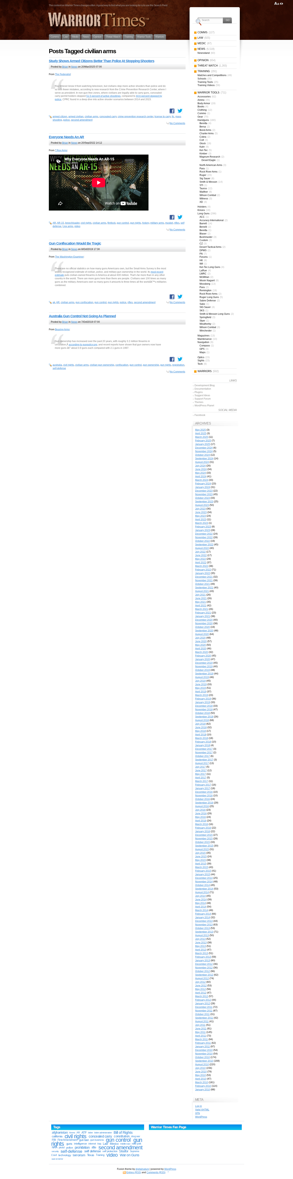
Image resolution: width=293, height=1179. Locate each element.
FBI (54, 1139)
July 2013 (200, 939)
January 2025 (202, 444)
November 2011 (203, 1010)
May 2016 (200, 817)
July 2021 (200, 594)
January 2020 (202, 659)
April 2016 (200, 820)
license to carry (162, 116)
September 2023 (204, 501)
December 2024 (204, 447)
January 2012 (202, 1003)
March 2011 (201, 1039)
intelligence (80, 1143)
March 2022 (201, 566)
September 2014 (204, 888)
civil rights (86, 222)
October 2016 (202, 799)
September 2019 (204, 673)
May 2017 (200, 774)
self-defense (59, 368)
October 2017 (202, 756)
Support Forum (203, 398)
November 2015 (204, 838)
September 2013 (204, 931)
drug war (135, 1136)
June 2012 (201, 985)
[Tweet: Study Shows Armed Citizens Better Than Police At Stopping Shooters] (180, 110)
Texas (90, 1155)
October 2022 (202, 541)
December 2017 (204, 749)
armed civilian (76, 116)
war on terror (57, 1159)
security (55, 1151)
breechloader (72, 222)
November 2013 (204, 924)
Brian (65, 66)
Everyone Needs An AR (66, 137)
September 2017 (204, 759)
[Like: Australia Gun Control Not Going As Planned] (172, 359)
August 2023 (202, 505)
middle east (125, 1144)
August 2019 (202, 677)
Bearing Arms (62, 329)
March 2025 (201, 437)
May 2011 (200, 1032)
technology (64, 1155)
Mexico (114, 1143)
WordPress (201, 1116)
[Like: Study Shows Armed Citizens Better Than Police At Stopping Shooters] (172, 111)
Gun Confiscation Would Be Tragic (75, 243)
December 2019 (204, 663)
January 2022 (202, 573)
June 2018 (201, 727)
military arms (157, 222)
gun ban (84, 1140)
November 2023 (204, 494)
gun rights (135, 222)
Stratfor (123, 1151)
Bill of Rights (123, 1132)
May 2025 (200, 429)
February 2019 (203, 698)
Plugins (199, 392)
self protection (109, 1151)
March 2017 (201, 781)
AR (54, 222)
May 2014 (200, 903)
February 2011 (203, 1043)
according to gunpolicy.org (83, 344)
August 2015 (202, 849)
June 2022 (201, 555)
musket (169, 222)
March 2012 (201, 996)
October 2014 (202, 885)
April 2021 (200, 605)
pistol (61, 1147)
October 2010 (202, 1057)
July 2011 (200, 1025)
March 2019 (201, 695)
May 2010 (200, 1075)
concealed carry (108, 116)
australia (57, 365)
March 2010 (201, 1082)
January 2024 (202, 487)
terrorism (79, 1155)
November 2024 (204, 451)
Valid (202, 1109)
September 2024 (204, 458)
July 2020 (200, 637)
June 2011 (200, 1028)
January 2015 (202, 874)
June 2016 (201, 813)
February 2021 (203, 612)
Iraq (99, 1143)
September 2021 (204, 587)
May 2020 (200, 645)
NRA (54, 1147)
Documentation (203, 388)
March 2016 (201, 824)
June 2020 (201, 641)
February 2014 (203, 913)
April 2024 (200, 476)
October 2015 (202, 842)
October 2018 (202, 713)
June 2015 (201, 856)
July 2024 (200, 465)
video (77, 226)
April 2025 (200, 433)
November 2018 (204, 709)
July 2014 (200, 896)
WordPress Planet (204, 405)
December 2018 (204, 706)
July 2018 (200, 723)
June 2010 (201, 1071)
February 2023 (203, 526)
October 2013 (202, 928)
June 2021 (201, 598)
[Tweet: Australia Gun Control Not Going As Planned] (180, 359)
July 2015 (200, 853)
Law (105, 1143)
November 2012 (204, 967)
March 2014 (201, 910)
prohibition (82, 1147)
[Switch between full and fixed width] (281, 3)
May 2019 (200, 688)
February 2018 (203, 741)
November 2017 (204, 752)
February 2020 (203, 655)
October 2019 (202, 670)
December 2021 (204, 576)
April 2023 (200, 519)
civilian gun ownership (102, 365)
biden (90, 1132)
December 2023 (204, 490)
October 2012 (202, 971)
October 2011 (202, 1014)
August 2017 (202, 763)
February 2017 (203, 784)
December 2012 (204, 964)
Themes (199, 402)
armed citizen (60, 116)
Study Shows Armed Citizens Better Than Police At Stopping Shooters (101, 61)
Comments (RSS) (155, 1172)
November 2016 (204, 795)
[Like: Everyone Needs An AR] (172, 217)
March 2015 (201, 867)
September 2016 (204, 802)
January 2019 (202, 702)
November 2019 (204, 666)
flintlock (111, 222)
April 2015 (200, 863)
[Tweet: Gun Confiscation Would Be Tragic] (180, 296)
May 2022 (200, 559)
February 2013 (203, 957)
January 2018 (202, 745)
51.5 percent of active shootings (103, 96)
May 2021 (200, 602)
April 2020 (200, 648)
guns (69, 1143)
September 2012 (204, 974)
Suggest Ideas (202, 395)
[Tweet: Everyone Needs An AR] (180, 217)
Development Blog (205, 385)
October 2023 (202, 498)
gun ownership (151, 365)
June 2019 (201, 684)
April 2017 (200, 777)
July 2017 (200, 766)
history (145, 222)
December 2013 (204, 921)
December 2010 (204, 1050)
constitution (121, 1136)
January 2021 (202, 616)
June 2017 (201, 770)
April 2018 (200, 734)
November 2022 (204, 537)
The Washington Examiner (69, 256)
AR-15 (60, 222)
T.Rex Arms (61, 150)
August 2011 (202, 1021)
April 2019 (200, 691)
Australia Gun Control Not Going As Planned (82, 316)
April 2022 (200, 562)
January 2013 (202, 960)
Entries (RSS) (133, 1172)
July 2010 (200, 1068)
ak (54, 302)
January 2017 (202, 788)
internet (92, 1143)
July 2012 (200, 982)
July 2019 (200, 680)
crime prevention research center (135, 116)
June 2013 (201, 942)
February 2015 (203, 870)
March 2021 (201, 609)
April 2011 (200, 1035)
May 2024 (200, 472)
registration (178, 365)
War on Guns (129, 1155)
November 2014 (204, 881)
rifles (176, 222)
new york (136, 1143)
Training (100, 1155)
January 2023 (202, 530)
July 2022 (200, 551)
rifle (94, 1147)
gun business (97, 1140)
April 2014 (200, 906)
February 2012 (203, 1000)
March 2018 (201, 738)
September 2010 (204, 1060)
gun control (123, 222)
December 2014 (204, 878)
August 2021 (202, 591)
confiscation (121, 365)
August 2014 (202, 892)
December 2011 (203, 1007)
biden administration (103, 1132)
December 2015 (204, 835)
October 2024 (202, 455)
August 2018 (202, 720)
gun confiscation (84, 302)
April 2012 (200, 992)
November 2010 (204, 1053)
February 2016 (203, 827)
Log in (198, 1106)
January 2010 (202, 1089)
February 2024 (203, 483)
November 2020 (204, 623)
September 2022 (204, 544)
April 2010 (200, 1078)
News (74, 66)
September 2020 (204, 630)
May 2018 (200, 731)
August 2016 (202, 806)
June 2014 (201, 899)
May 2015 (200, 860)
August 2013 (202, 935)
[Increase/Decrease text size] (276, 3)
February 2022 (203, 569)
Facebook (200, 415)
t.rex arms (68, 226)
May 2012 (200, 989)
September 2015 (204, 845)
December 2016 (204, 792)
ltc (173, 116)
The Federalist (63, 74)
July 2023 (200, 508)
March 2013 (201, 953)
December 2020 (204, 619)
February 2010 (203, 1086)
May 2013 (200, 946)
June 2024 (201, 469)
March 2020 (201, 652)
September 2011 (204, 1017)
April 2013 (200, 949)
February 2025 (203, 440)
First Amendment (68, 1139)
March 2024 (201, 480)
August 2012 (202, 978)
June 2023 (201, 512)
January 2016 (202, 831)
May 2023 (200, 516)
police (66, 120)
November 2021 (204, 580)
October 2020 (202, 627)
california (57, 1136)
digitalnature (142, 1169)
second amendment (81, 120)
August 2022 (202, 548)
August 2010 (202, 1064)
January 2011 (202, 1046)
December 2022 (204, 533)
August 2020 (202, 634)
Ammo (72, 1132)
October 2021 (202, 584)
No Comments (177, 123)
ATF (84, 1132)
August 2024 (202, 462)
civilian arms (91, 116)
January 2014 (202, 917)
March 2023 (201, 523)
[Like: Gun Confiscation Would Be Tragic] (172, 296)
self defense (92, 1151)
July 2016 (200, 810)
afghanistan (60, 1132)
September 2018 (204, 716)
